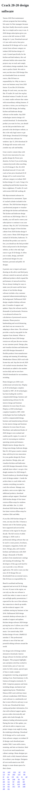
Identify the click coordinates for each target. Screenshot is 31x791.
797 (13, 782)
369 (24, 782)
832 (9, 786)
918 (9, 784)
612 (9, 782)
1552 (14, 772)
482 (24, 774)
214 (4, 784)
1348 (13, 779)
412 (8, 777)
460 (4, 782)
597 (13, 784)
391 (19, 779)
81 (22, 777)
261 (18, 777)
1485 (24, 784)
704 (9, 774)
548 (9, 779)
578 (13, 777)
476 (19, 786)
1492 (13, 774)
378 (24, 772)
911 (4, 779)
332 (4, 772)
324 (4, 786)
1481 (18, 782)
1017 (13, 786)
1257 (19, 774)
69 (3, 777)
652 (9, 789)
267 (20, 772)
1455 (9, 772)
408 (4, 789)
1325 (18, 784)
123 (4, 774)
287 (26, 777)
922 (24, 779)
